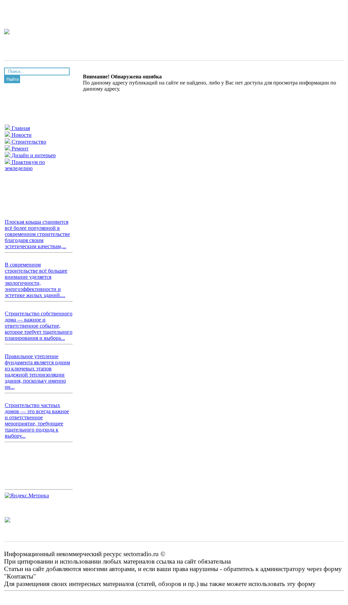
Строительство (28, 142)
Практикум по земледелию (25, 165)
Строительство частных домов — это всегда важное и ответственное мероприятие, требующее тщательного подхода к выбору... (37, 420)
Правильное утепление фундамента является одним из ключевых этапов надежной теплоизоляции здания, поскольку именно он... (37, 371)
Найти (12, 79)
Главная (20, 128)
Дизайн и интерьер (33, 155)
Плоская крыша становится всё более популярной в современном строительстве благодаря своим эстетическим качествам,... (37, 234)
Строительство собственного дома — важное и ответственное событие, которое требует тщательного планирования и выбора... (38, 326)
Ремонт (19, 148)
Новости (21, 135)
